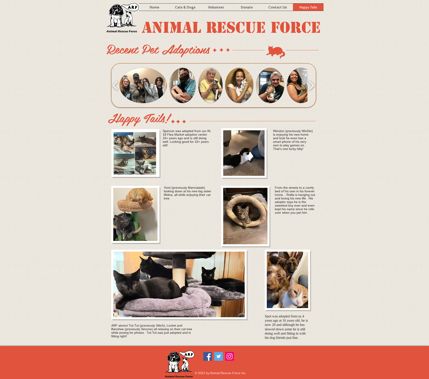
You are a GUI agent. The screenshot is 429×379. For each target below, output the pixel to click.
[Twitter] (218, 356)
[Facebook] (207, 356)
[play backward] (115, 85)
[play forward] (311, 85)
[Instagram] (229, 356)
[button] (143, 85)
